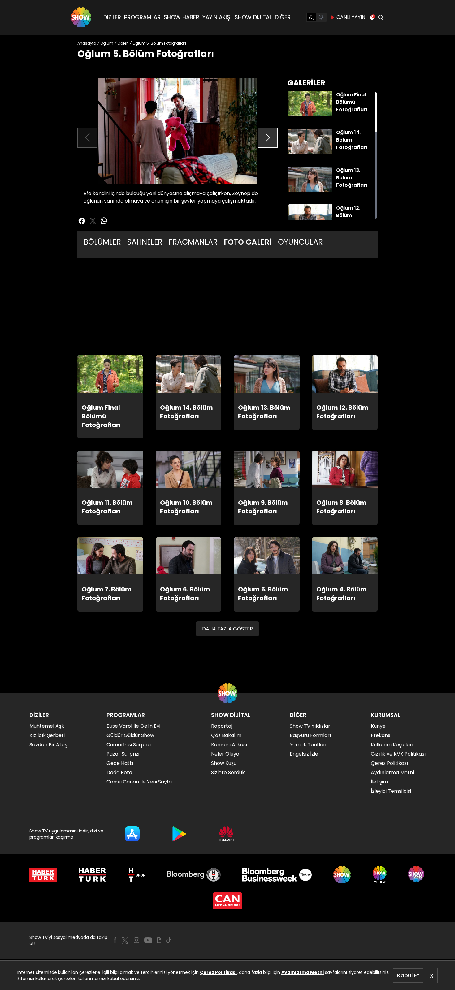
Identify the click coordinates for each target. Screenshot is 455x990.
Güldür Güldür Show (130, 735)
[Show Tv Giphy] (159, 940)
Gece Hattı (119, 763)
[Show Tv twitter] (93, 221)
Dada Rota (119, 772)
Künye (378, 726)
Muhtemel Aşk (46, 726)
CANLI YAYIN (350, 17)
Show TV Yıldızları (311, 726)
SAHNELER (144, 242)
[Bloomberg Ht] (194, 875)
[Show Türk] (380, 874)
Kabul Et (408, 975)
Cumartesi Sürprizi (128, 744)
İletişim (379, 781)
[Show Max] (417, 874)
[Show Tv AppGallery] (226, 833)
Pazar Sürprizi (122, 753)
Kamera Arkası (229, 744)
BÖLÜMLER (102, 242)
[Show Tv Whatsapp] (104, 221)
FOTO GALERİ (248, 242)
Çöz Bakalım (226, 735)
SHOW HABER (181, 17)
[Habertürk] (43, 875)
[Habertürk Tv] (92, 875)
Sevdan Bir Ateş (48, 744)
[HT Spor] (136, 875)
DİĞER (283, 17)
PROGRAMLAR (142, 17)
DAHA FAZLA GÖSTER (227, 628)
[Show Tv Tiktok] (168, 940)
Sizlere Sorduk (228, 772)
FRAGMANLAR (193, 242)
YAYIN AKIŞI (217, 17)
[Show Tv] (81, 17)
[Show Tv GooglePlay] (179, 833)
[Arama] (381, 17)
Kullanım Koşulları (392, 744)
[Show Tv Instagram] (136, 940)
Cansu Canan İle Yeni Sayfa (139, 781)
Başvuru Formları (310, 735)
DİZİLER (112, 17)
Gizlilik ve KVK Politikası (398, 753)
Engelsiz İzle (304, 753)
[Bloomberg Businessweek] (276, 875)
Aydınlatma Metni (302, 972)
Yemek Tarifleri (308, 744)
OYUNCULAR (300, 242)
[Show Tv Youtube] (148, 940)
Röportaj (221, 726)
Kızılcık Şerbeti (47, 735)
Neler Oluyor (226, 753)
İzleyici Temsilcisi (391, 791)
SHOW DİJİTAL (253, 17)
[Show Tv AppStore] (132, 833)
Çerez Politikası (218, 972)
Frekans (380, 735)
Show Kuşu (223, 763)
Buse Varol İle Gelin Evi (133, 726)
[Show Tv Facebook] (115, 940)
